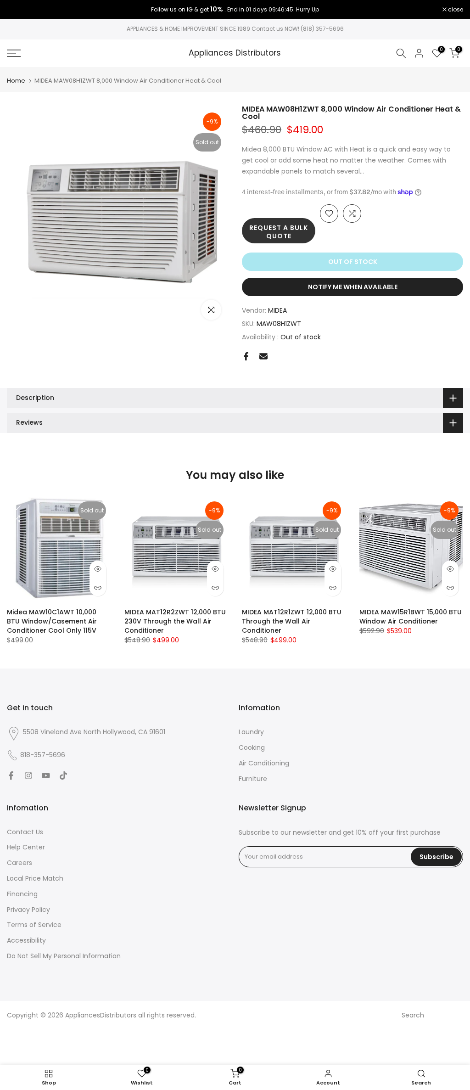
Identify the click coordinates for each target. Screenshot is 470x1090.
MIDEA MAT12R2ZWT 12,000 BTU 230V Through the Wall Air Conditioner (175, 621)
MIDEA (277, 310)
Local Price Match (35, 878)
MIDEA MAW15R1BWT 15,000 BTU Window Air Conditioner (410, 616)
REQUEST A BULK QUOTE (278, 232)
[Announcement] (235, 9)
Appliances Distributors (235, 53)
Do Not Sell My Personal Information (64, 956)
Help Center (26, 847)
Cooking (252, 747)
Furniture (253, 778)
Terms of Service (34, 924)
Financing (22, 894)
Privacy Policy (28, 909)
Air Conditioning (264, 763)
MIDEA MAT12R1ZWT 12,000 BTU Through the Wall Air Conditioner (291, 621)
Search (413, 1015)
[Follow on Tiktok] (63, 775)
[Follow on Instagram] (28, 775)
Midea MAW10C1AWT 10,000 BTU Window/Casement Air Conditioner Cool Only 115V (52, 621)
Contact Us (25, 832)
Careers (19, 862)
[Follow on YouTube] (46, 775)
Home (16, 81)
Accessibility (26, 940)
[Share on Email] (263, 356)
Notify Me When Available (352, 287)
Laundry (251, 731)
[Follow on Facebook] (11, 775)
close (19, 9)
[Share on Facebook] (246, 356)
